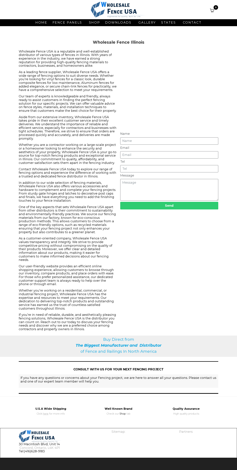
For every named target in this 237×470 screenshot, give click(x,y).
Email (124, 148)
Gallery (147, 22)
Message (127, 175)
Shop (94, 22)
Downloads (118, 22)
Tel (122, 162)
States (168, 22)
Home (41, 22)
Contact (192, 22)
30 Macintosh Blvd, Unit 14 (39, 444)
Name (125, 134)
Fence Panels (67, 22)
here (45, 413)
